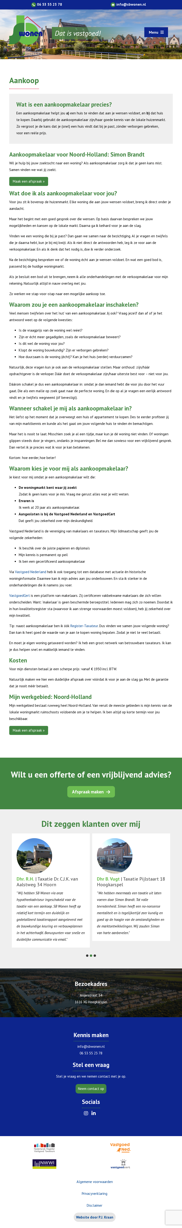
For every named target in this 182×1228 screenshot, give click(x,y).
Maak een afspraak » (29, 181)
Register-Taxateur (84, 626)
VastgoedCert (19, 595)
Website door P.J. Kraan (94, 1217)
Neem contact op (91, 1088)
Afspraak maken (88, 792)
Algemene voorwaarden (95, 1181)
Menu (154, 32)
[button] (87, 955)
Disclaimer (94, 1205)
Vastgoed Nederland (30, 572)
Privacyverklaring (94, 1193)
